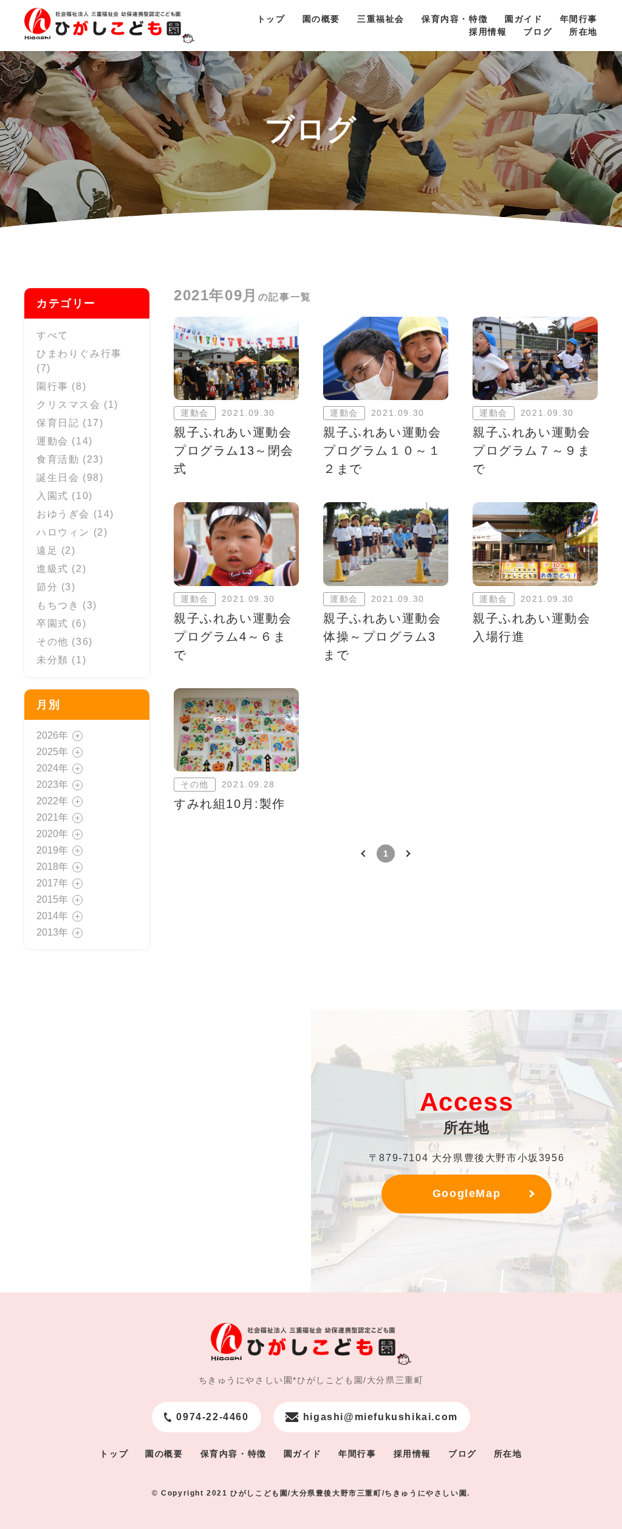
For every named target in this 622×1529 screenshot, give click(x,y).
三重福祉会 (381, 19)
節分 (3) (56, 587)
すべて (52, 335)
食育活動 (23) (69, 459)
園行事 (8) (61, 386)
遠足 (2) (56, 550)
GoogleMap (466, 1193)
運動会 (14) (64, 441)
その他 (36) (64, 642)
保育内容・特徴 (455, 19)
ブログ (538, 31)
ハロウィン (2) (72, 532)
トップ (271, 19)
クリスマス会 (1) (77, 404)
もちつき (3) (66, 605)
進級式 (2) (61, 569)
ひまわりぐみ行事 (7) (79, 360)
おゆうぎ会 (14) (75, 514)
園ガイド (523, 19)
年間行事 (579, 19)
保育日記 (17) (69, 423)
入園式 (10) (64, 496)
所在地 (583, 31)
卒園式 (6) (61, 623)
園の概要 (321, 19)
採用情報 (488, 31)
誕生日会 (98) (69, 477)
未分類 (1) (61, 660)
